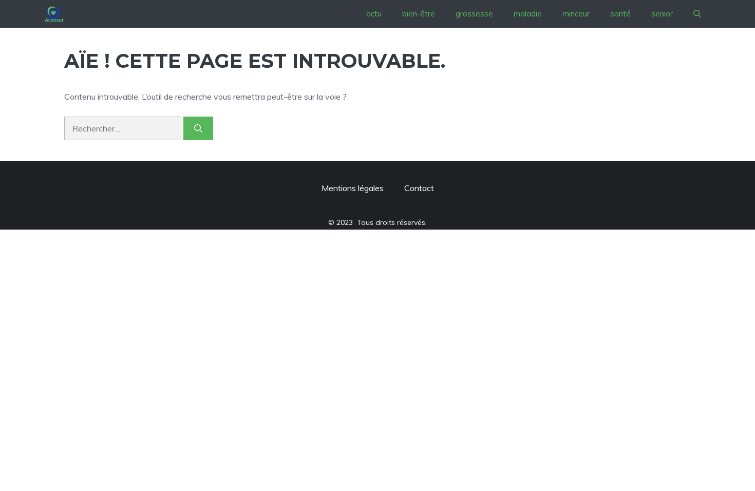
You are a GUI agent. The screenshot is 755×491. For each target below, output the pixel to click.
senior (662, 13)
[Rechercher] (198, 128)
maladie (528, 13)
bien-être (418, 13)
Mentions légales (353, 188)
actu (374, 13)
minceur (576, 13)
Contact (419, 188)
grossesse (474, 13)
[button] (697, 14)
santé (620, 13)
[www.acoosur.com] (54, 14)
